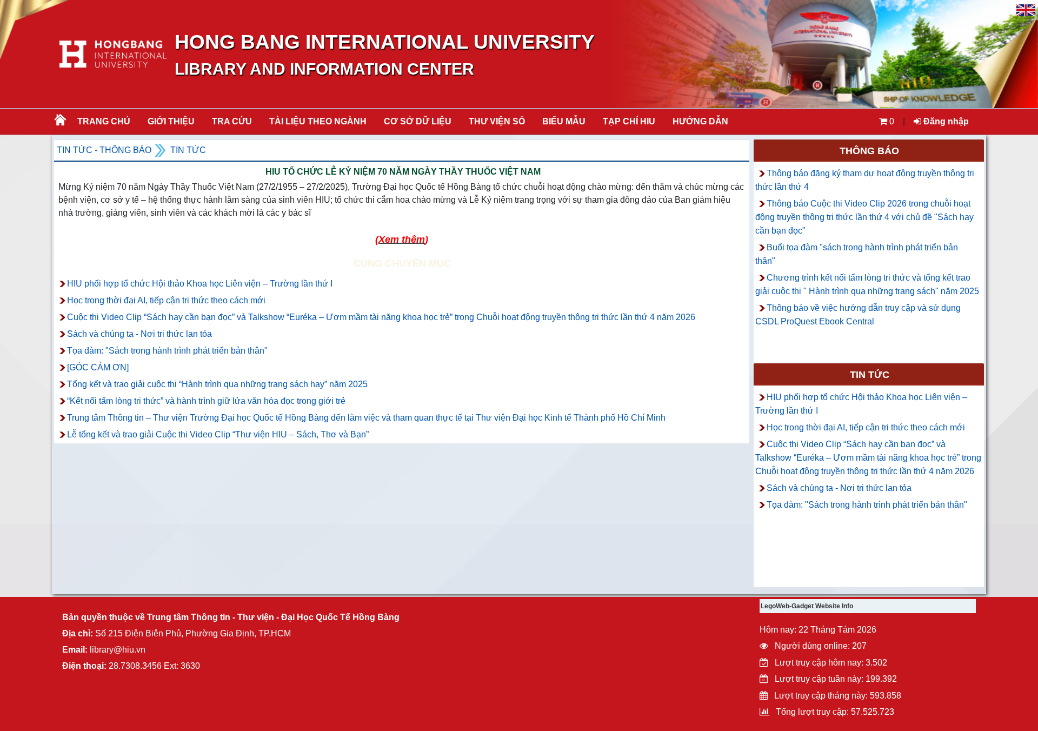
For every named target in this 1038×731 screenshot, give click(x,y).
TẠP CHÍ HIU (629, 121)
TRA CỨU (232, 121)
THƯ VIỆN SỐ (497, 121)
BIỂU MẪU (563, 121)
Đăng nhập (945, 121)
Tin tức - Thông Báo (104, 150)
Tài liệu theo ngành (318, 121)
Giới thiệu (171, 121)
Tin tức (188, 150)
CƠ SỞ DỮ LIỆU (417, 121)
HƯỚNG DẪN (700, 121)
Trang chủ (103, 121)
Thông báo (869, 150)
